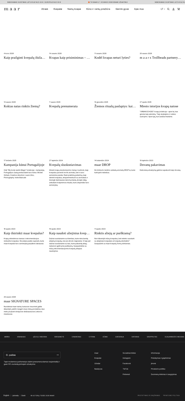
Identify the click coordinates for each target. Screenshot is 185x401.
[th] (12, 9)
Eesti (23, 395)
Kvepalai (97, 358)
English (6, 395)
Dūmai (103, 337)
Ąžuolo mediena (38, 337)
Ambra (5, 337)
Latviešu (15, 395)
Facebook (127, 363)
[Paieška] (168, 9)
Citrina (90, 337)
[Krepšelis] (178, 9)
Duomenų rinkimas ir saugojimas (164, 374)
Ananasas (19, 337)
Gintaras (133, 337)
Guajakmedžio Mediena (172, 337)
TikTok (125, 369)
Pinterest (126, 374)
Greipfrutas (150, 337)
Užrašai (97, 363)
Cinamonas (74, 337)
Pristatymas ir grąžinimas (161, 358)
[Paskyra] (173, 9)
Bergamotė (57, 337)
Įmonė (153, 363)
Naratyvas (98, 369)
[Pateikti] (57, 355)
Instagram (127, 358)
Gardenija (117, 337)
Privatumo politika (158, 369)
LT (162, 9)
